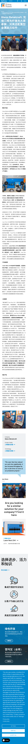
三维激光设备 (9, 444)
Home (2, 11)
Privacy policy (6, 719)
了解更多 (9, 640)
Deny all (13, 730)
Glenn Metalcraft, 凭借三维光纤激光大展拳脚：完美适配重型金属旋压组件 (14, 13)
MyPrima (4, 1)
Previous (5, 182)
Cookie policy (6, 721)
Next (21, 182)
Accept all (13, 735)
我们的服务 (4, 570)
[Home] (7, 5)
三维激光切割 (9, 451)
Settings (13, 726)
